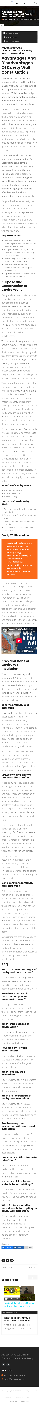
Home (5, 19)
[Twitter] (8, 1364)
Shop (28, 1397)
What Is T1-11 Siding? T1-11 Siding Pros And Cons (19, 1319)
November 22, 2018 (12, 33)
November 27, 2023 (11, 1312)
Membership (13, 1401)
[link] (6, 1288)
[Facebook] (3, 1364)
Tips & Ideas (8, 1397)
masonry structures (12, 85)
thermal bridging (10, 188)
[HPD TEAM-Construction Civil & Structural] (20, 3)
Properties (19, 1397)
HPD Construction (11, 37)
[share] (16, 1288)
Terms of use (25, 1401)
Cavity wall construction (14, 78)
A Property (12, 19)
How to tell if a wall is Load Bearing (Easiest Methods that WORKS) (12, 1289)
